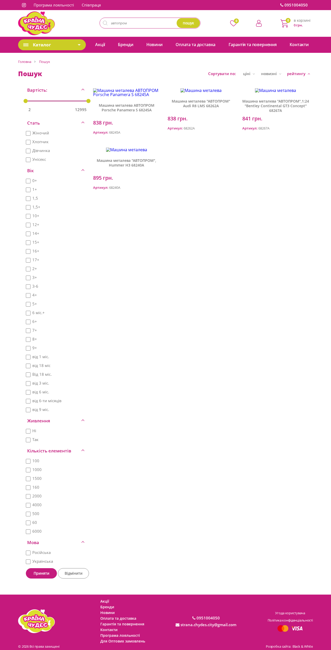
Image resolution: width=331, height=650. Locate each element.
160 (35, 487)
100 (35, 460)
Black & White (302, 646)
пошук (188, 22)
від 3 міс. (40, 383)
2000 (37, 496)
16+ (35, 251)
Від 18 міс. (42, 374)
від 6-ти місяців (47, 400)
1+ (34, 189)
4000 (37, 504)
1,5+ (36, 207)
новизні (269, 73)
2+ (34, 268)
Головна (24, 61)
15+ (35, 242)
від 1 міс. (40, 356)
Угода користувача (290, 613)
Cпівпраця (91, 5)
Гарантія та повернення (253, 44)
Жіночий (40, 132)
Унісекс (39, 159)
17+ (35, 259)
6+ (34, 321)
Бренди (125, 44)
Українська (42, 561)
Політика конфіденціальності (290, 620)
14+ (35, 233)
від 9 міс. (40, 409)
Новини (154, 44)
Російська (41, 552)
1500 (37, 478)
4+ (34, 295)
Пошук (44, 61)
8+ (34, 339)
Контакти (299, 44)
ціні (247, 73)
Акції (100, 44)
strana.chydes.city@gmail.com (207, 624)
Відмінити (73, 573)
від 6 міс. (40, 391)
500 (35, 513)
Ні (34, 430)
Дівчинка (41, 150)
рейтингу (296, 73)
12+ (35, 224)
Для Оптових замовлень (122, 641)
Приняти (41, 573)
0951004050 (295, 5)
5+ (34, 303)
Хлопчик (40, 141)
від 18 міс (41, 365)
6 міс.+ (38, 312)
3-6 (35, 286)
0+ (34, 180)
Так (35, 439)
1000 (37, 469)
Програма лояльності (54, 5)
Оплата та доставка (195, 44)
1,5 (35, 198)
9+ (34, 347)
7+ (34, 330)
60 (34, 522)
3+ (34, 277)
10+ (35, 215)
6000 (37, 531)
